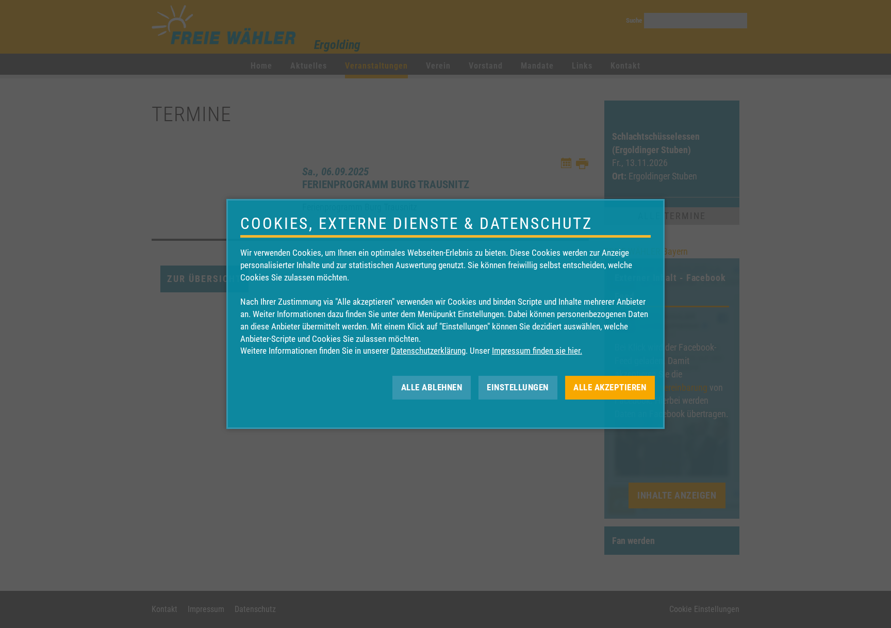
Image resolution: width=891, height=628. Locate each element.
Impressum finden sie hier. (537, 350)
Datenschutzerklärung (428, 350)
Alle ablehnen (432, 387)
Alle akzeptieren (609, 387)
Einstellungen (518, 387)
